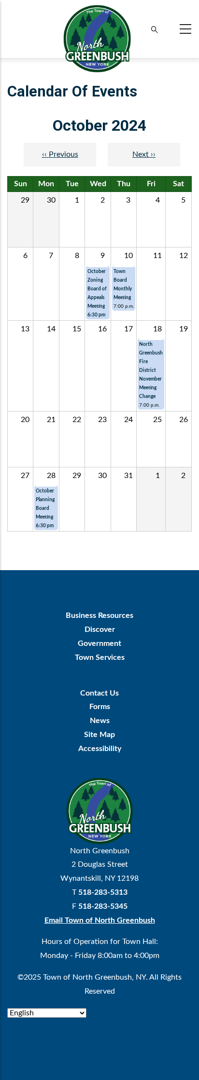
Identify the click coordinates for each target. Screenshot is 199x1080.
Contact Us (99, 693)
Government (99, 643)
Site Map (99, 734)
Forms (99, 707)
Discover (100, 629)
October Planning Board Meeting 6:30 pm (45, 508)
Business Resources (99, 615)
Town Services (100, 657)
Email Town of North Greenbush (99, 920)
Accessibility (99, 748)
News (100, 721)
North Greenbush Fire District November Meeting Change (151, 370)
